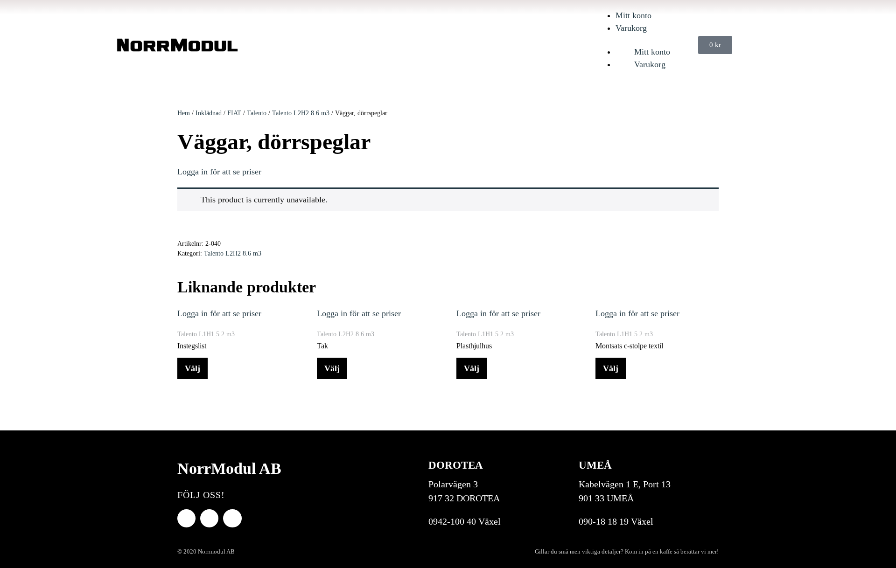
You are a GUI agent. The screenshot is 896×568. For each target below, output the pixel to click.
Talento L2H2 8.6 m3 (300, 113)
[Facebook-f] (186, 518)
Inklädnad (209, 113)
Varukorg (631, 28)
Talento (256, 113)
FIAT (234, 113)
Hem (183, 113)
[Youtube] (209, 518)
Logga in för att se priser (219, 171)
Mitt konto (633, 15)
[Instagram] (232, 518)
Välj (192, 368)
